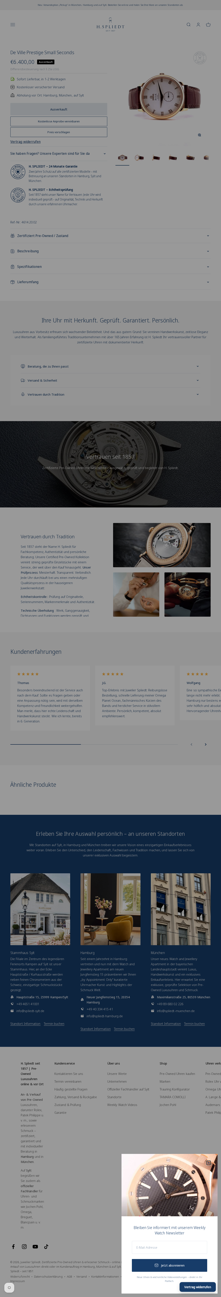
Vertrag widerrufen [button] (197, 1287)
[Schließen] (209, 1163)
